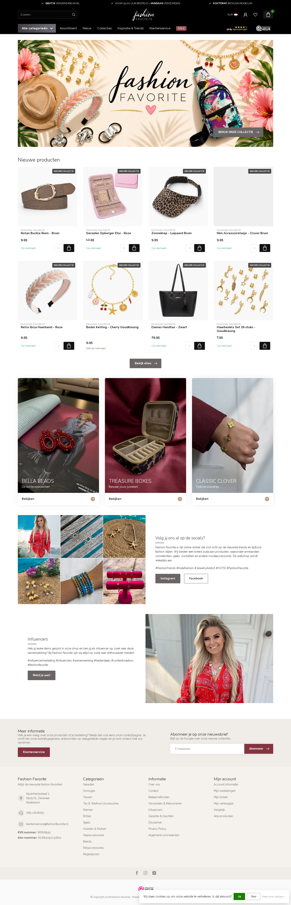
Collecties (104, 28)
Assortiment (68, 28)
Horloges (89, 790)
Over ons (154, 784)
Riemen (88, 809)
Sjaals (86, 822)
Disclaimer (155, 822)
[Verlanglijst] (255, 15)
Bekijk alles (143, 363)
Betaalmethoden (158, 797)
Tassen (87, 797)
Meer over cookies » (273, 896)
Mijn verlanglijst (223, 803)
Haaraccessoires (93, 835)
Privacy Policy (157, 828)
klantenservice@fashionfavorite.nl (47, 824)
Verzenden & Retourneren (165, 803)
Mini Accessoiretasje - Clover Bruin (242, 233)
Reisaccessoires (93, 847)
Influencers (155, 809)
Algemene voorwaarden (163, 835)
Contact (153, 790)
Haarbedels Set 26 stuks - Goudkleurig (236, 329)
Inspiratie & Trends (131, 28)
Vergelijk (219, 809)
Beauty (87, 841)
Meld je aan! (41, 675)
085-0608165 (35, 812)
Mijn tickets (221, 797)
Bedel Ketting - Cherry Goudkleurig (112, 327)
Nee (253, 896)
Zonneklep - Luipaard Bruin (171, 233)
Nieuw (87, 28)
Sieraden (88, 784)
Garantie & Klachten (161, 816)
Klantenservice (159, 28)
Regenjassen (91, 854)
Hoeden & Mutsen (94, 828)
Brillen (87, 816)
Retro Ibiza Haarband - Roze (42, 327)
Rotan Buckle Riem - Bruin (40, 233)
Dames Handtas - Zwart (169, 327)
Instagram (168, 578)
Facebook (196, 578)
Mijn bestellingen (225, 790)
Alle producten (223, 816)
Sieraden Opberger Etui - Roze (108, 233)
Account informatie (226, 784)
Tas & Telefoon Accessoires (101, 803)
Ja (239, 896)
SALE (181, 28)
